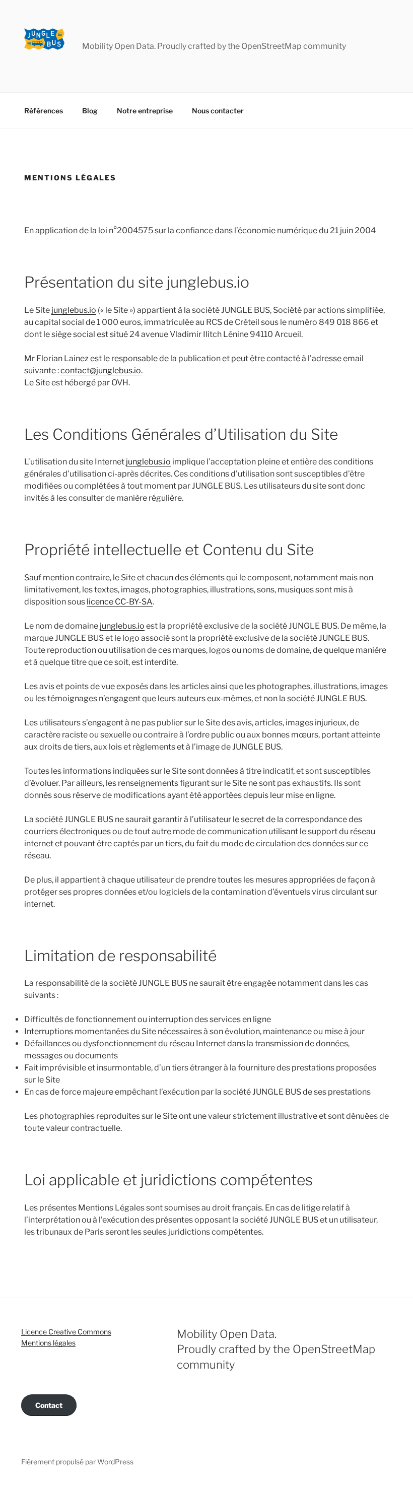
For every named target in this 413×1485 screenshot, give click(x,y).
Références (43, 110)
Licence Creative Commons (66, 1331)
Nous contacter (218, 110)
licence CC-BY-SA (120, 601)
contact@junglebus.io (100, 370)
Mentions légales (48, 1342)
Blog (90, 110)
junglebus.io (73, 310)
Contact (48, 1405)
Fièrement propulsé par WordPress (77, 1461)
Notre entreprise (145, 110)
